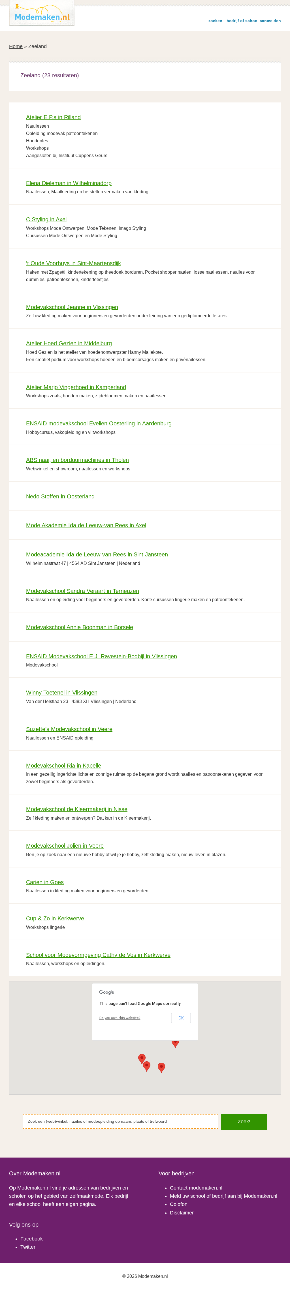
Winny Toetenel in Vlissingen (61, 692)
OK (181, 1018)
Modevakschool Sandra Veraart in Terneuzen (82, 591)
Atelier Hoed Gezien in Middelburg (69, 343)
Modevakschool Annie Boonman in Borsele (79, 627)
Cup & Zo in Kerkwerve (55, 918)
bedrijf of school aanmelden (254, 20)
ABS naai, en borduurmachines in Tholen (77, 460)
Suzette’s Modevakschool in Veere (69, 729)
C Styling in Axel (46, 219)
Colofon (178, 1204)
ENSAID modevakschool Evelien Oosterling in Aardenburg (99, 423)
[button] (175, 1042)
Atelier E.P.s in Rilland (53, 117)
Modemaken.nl (42, 13)
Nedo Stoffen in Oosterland (60, 496)
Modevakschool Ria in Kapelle (63, 765)
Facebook (31, 1239)
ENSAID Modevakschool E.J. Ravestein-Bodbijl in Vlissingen (101, 656)
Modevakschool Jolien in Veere (65, 846)
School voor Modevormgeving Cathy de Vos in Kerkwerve (98, 955)
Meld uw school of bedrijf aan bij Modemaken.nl (223, 1196)
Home (16, 46)
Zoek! (244, 1121)
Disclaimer (182, 1213)
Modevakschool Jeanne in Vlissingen (72, 307)
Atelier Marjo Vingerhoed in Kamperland (76, 387)
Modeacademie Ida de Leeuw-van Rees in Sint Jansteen (97, 554)
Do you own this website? (119, 1018)
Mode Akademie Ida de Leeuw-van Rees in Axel (86, 525)
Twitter (27, 1247)
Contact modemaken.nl (196, 1188)
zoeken (215, 20)
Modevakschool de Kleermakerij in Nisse (76, 809)
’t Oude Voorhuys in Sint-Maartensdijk (73, 263)
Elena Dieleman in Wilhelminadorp (69, 183)
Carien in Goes (45, 882)
